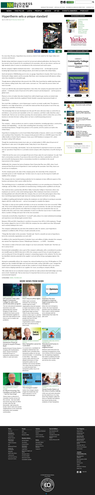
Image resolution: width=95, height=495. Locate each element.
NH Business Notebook (40, 431)
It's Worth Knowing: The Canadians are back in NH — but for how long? (11, 392)
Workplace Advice (25, 454)
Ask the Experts (25, 440)
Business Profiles (25, 434)
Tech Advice (24, 442)
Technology (18, 277)
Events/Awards (69, 11)
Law (9, 444)
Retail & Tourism (11, 437)
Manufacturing (14, 386)
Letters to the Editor (40, 436)
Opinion (24, 297)
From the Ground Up (12, 457)
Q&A (23, 431)
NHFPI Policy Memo (12, 453)
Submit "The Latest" (82, 31)
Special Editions (59, 7)
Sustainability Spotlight (26, 459)
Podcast (84, 11)
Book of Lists (52, 432)
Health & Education (12, 442)
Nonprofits (55, 386)
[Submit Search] (93, 2)
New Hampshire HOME (82, 459)
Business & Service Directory (75, 7)
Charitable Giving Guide (54, 434)
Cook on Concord (27, 340)
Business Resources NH (54, 439)
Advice (48, 11)
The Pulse (19, 11)
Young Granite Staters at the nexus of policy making (51, 390)
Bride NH (79, 461)
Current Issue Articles (83, 19)
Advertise (80, 27)
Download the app (82, 32)
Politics (24, 342)
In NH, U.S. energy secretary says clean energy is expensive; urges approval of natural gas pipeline (84, 134)
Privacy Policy (47, 476)
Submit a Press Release (82, 447)
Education (7, 297)
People (38, 11)
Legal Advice (24, 449)
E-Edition (80, 21)
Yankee (78, 464)
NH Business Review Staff (17, 19)
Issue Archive (81, 26)
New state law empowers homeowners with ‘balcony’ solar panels (84, 126)
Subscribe (70, 2)
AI (3, 297)
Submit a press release (83, 29)
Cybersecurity (11, 455)
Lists (29, 11)
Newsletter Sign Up (81, 445)
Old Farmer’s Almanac (81, 466)
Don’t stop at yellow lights (31, 298)
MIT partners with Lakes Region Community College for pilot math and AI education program (12, 301)
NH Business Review (16, 5)
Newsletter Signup (47, 7)
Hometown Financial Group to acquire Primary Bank (11, 344)
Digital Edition (80, 431)
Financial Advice (25, 444)
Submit (78, 150)
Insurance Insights (26, 455)
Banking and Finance (8, 340)
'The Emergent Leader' (30, 388)
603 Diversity (80, 462)
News (9, 11)
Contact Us (90, 7)
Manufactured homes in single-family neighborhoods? (50, 345)
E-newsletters (81, 24)
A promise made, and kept (83, 105)
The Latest (24, 432)
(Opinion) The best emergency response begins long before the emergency (49, 301)
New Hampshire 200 (53, 431)
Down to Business (27, 386)
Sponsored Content (12, 458)
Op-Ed (56, 11)
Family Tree (79, 468)
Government (35, 340)
